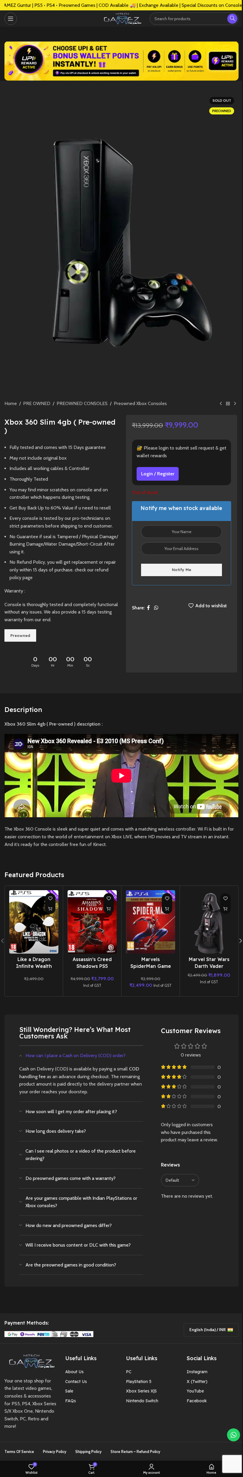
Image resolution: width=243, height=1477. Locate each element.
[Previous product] (220, 403)
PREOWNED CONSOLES (82, 403)
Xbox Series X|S (141, 1391)
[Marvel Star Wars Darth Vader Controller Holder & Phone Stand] (209, 922)
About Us (74, 1371)
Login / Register (157, 474)
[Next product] (235, 403)
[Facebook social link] (148, 607)
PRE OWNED (36, 403)
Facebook (197, 1400)
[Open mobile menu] (10, 19)
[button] (50, 909)
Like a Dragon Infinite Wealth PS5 (34, 966)
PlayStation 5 (138, 1381)
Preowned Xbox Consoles (140, 403)
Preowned (20, 635)
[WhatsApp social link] (156, 607)
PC (128, 1371)
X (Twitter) (197, 1381)
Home (10, 403)
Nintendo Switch (142, 1400)
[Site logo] (121, 18)
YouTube (195, 1391)
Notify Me (181, 569)
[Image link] (30, 1360)
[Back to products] (227, 403)
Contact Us (76, 1381)
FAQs (70, 1400)
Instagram (197, 1371)
